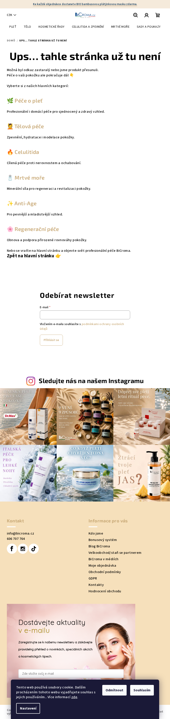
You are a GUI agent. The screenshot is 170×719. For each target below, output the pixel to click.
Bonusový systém (103, 539)
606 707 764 (16, 538)
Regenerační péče (37, 229)
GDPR (93, 578)
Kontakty (96, 584)
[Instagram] (23, 549)
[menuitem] (13, 27)
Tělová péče (29, 126)
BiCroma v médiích (104, 559)
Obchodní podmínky (105, 572)
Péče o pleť (28, 100)
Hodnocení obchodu (105, 591)
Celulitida (27, 152)
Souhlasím (142, 690)
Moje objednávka (102, 565)
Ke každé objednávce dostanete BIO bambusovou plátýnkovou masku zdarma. (85, 4)
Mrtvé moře (29, 177)
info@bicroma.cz (20, 533)
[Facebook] (12, 549)
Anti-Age (25, 203)
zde (74, 697)
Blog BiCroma (99, 546)
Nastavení (28, 708)
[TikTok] (34, 549)
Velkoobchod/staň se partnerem (115, 552)
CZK (9, 15)
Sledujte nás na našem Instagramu (91, 380)
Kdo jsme (96, 533)
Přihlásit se (51, 340)
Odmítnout (114, 690)
